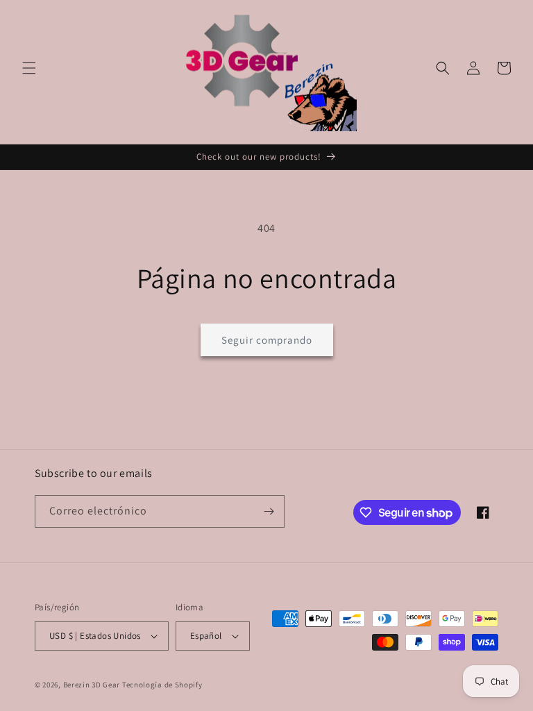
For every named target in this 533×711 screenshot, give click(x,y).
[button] (29, 68)
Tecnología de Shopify (162, 684)
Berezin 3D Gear (92, 684)
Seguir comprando (266, 339)
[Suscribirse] (268, 511)
